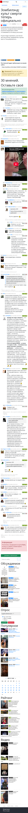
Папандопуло (6, 478)
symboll (5, 484)
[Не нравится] (26, 25)
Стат (4, 806)
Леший (4, 115)
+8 (24, 293)
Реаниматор (6, 146)
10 (2, 687)
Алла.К (8, 368)
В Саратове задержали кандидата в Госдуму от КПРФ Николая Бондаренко (14, 579)
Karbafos (8, 108)
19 (8, 690)
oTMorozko (8, 405)
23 (19, 690)
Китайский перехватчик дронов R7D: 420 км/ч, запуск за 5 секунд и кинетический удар (10, 759)
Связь (16, 806)
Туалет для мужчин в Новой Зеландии (13, 792)
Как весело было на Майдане (13, 743)
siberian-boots (11, 206)
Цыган (4, 255)
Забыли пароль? (15, 5)
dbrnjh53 (8, 315)
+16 (24, 97)
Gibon (4, 506)
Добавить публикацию (10, 555)
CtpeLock (10, 228)
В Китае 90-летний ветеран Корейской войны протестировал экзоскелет (13, 780)
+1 (24, 229)
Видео (4, 25)
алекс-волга (9, 128)
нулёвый (5, 498)
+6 (24, 460)
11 (5, 687)
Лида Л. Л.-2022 (6, 449)
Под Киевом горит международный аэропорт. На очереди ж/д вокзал (10, 631)
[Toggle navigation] (25, 2)
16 (19, 687)
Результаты (11, 622)
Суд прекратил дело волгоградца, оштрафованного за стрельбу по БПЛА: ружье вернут (10, 713)
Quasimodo (5, 138)
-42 (24, 25)
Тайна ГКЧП (16, 592)
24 (2, 692)
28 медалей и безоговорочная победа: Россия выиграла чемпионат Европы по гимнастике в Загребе (14, 720)
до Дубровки (11, 200)
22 (16, 690)
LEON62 (5, 492)
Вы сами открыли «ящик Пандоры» (14, 651)
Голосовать (4, 622)
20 (10, 690)
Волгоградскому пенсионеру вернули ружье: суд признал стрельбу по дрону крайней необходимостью (14, 703)
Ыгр (4, 263)
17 (2, 690)
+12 (24, 129)
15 (16, 687)
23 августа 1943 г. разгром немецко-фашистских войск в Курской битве (13, 727)
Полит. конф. (10, 806)
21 (13, 690)
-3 (24, 207)
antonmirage (6, 274)
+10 (24, 449)
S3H (6, 189)
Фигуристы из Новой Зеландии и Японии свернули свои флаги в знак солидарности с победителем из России (10, 734)
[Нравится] (22, 25)
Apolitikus (14, 24)
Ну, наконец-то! (16, 763)
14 (13, 687)
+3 (24, 108)
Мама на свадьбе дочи (14, 665)
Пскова (8, 416)
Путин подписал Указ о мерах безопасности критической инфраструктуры (14, 569)
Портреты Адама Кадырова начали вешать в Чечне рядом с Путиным (14, 600)
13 (10, 687)
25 (5, 692)
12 (8, 687)
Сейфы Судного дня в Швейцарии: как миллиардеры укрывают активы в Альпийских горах (10, 587)
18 (5, 690)
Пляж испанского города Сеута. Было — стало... (14, 659)
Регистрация (4, 5)
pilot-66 (4, 97)
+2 (24, 146)
